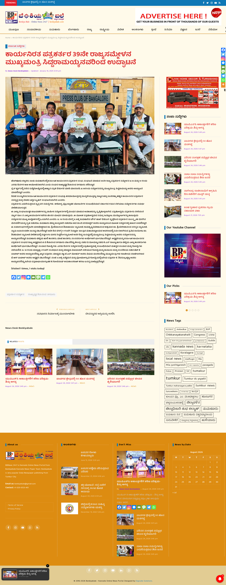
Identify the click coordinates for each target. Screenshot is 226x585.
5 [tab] (198, 310)
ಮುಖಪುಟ (14, 30)
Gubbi (211, 340)
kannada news (182, 347)
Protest (179, 371)
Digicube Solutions (144, 581)
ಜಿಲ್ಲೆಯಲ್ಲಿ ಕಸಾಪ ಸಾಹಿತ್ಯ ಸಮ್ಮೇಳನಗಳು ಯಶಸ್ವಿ (93, 506)
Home (7, 38)
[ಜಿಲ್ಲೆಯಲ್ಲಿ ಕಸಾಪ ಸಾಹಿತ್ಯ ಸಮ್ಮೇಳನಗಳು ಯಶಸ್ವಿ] (69, 508)
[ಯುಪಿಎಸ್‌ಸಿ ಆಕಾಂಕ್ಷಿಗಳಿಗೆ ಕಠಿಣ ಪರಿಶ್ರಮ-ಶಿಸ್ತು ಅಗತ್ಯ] (28, 362)
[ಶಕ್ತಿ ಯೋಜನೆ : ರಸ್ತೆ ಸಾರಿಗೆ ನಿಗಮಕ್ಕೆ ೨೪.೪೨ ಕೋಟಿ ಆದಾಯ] (69, 489)
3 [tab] (192, 310)
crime (211, 335)
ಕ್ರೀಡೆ (153, 30)
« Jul (174, 493)
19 (190, 477)
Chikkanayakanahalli (178, 335)
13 (196, 472)
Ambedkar (181, 330)
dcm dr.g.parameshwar (182, 340)
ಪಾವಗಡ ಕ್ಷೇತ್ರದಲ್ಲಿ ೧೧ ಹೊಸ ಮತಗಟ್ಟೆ (38, 2)
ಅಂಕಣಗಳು (137, 30)
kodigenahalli (171, 353)
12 (190, 472)
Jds (167, 347)
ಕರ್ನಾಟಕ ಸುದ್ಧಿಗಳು (16, 46)
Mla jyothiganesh (176, 365)
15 (210, 472)
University (184, 391)
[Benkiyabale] (35, 17)
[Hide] (225, 89)
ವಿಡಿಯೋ (213, 30)
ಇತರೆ (197, 30)
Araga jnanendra (196, 329)
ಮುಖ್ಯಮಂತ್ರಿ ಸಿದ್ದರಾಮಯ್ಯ (189, 420)
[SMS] (38, 277)
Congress (199, 335)
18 (183, 477)
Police (168, 371)
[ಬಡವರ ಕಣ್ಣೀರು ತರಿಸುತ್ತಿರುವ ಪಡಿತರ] (69, 472)
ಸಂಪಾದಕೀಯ (34, 30)
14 (203, 472)
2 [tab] (189, 310)
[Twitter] (18, 277)
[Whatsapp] (48, 277)
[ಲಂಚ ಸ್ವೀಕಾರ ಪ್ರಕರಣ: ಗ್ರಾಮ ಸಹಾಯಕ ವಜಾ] (172, 211)
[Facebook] (14, 277)
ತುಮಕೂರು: (211, 409)
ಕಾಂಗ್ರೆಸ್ (195, 391)
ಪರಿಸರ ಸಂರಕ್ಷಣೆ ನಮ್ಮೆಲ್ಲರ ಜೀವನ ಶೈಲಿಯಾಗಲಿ (124, 380)
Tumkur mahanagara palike (179, 386)
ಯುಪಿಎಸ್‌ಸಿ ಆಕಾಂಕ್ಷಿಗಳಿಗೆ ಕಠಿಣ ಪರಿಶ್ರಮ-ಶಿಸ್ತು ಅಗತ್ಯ (27, 380)
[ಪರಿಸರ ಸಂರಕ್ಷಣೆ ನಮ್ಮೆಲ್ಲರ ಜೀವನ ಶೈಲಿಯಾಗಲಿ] (130, 362)
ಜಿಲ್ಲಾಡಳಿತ (193, 402)
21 (203, 477)
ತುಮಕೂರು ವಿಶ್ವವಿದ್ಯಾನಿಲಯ (198, 415)
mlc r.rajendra (194, 365)
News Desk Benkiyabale (18, 71)
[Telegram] (43, 277)
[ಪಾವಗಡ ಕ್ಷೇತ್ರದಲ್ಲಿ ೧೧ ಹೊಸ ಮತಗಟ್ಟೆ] (79, 362)
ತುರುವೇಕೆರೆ (172, 420)
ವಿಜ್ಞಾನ (183, 30)
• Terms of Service (15, 505)
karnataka (204, 347)
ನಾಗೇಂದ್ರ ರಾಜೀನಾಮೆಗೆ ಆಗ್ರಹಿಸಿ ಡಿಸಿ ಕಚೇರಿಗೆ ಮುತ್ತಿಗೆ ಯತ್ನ (200, 193)
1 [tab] (186, 310)
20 (196, 477)
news (31, 386)
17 (176, 477)
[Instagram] (23, 277)
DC (167, 341)
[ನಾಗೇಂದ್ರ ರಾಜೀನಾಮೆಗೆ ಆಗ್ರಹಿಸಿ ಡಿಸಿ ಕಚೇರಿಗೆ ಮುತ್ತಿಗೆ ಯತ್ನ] (172, 195)
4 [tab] (195, 310)
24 (176, 482)
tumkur (173, 378)
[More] (223, 84)
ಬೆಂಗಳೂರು (73, 30)
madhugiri (190, 359)
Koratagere (186, 353)
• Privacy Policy (13, 509)
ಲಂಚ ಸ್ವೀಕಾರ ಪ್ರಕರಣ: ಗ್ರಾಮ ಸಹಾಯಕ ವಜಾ (198, 209)
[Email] (33, 277)
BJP (208, 329)
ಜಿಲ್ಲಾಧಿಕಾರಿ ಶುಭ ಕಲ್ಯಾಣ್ (182, 409)
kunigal (200, 353)
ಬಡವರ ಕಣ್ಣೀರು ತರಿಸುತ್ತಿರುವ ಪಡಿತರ (95, 470)
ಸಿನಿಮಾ (168, 30)
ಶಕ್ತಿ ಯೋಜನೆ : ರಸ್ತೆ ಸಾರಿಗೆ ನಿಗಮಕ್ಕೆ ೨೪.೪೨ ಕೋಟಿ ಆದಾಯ (93, 489)
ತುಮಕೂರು (54, 30)
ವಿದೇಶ (120, 30)
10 (176, 472)
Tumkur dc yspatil (195, 378)
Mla (200, 359)
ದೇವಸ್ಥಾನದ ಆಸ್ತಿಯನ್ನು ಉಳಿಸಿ (100, 314)
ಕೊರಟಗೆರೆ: (207, 397)
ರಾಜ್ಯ (89, 30)
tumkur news (205, 386)
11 (183, 472)
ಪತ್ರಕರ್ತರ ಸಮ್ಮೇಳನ (15, 294)
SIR (187, 371)
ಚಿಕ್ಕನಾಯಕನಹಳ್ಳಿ (174, 403)
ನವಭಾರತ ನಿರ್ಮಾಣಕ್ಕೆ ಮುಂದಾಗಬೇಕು (56, 314)
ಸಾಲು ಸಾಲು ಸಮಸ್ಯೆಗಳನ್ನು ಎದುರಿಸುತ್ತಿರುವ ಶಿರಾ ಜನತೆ (197, 176)
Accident (169, 329)
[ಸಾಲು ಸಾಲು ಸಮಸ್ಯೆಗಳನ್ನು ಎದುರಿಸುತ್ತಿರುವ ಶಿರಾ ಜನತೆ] (172, 178)
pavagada (207, 365)
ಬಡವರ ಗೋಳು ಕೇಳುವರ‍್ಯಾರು (88, 454)
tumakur (199, 371)
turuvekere (172, 391)
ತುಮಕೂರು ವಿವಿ (173, 415)
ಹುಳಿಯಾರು (208, 420)
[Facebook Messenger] (28, 277)
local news (173, 359)
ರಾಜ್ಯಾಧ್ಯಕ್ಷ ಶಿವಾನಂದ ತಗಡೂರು (41, 294)
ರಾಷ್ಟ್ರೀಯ (104, 30)
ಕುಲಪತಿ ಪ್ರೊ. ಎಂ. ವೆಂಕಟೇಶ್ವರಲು (182, 397)
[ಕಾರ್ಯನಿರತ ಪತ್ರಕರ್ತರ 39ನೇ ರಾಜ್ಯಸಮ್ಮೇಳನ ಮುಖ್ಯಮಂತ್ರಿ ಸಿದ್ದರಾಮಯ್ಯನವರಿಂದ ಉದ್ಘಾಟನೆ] (79, 125)
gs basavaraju (200, 341)
